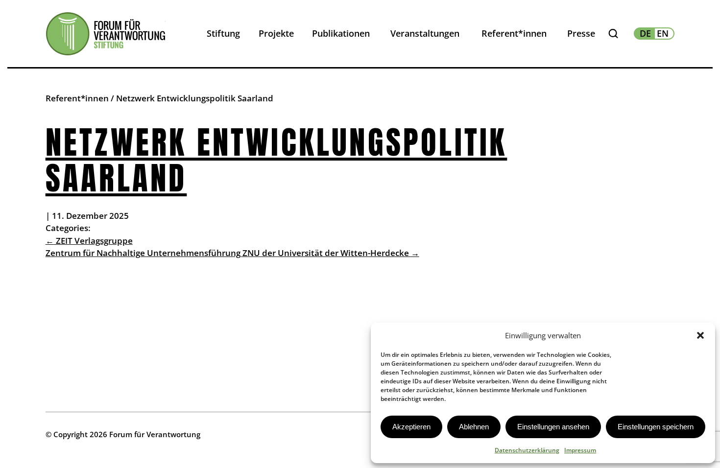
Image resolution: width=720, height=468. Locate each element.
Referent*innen (77, 98)
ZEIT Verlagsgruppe (89, 240)
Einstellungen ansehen (553, 426)
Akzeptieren (411, 426)
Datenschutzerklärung (527, 450)
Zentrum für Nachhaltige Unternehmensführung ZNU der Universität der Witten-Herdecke (232, 252)
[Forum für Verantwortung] (106, 33)
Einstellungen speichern (656, 426)
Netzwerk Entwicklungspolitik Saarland (276, 160)
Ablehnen (474, 426)
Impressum (580, 450)
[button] (700, 335)
